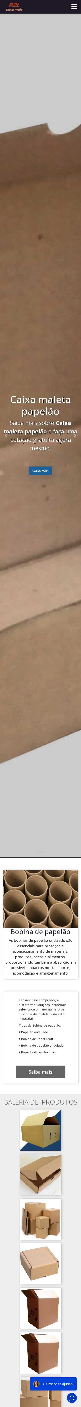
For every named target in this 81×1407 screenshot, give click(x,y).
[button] (6, 435)
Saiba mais (40, 1072)
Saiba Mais (30, 471)
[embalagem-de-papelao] (40, 1130)
